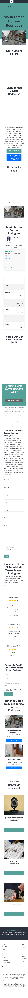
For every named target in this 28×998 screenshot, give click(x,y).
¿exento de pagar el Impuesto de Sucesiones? (14, 862)
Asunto (6, 525)
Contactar (7, 264)
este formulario (14, 582)
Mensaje (6, 533)
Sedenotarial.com (6, 980)
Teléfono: (6, 510)
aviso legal (13, 549)
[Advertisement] (14, 70)
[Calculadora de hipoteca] (14, 892)
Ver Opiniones (14, 740)
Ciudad (6, 502)
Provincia (6, 517)
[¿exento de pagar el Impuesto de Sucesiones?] (14, 849)
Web (6, 260)
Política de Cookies (13, 977)
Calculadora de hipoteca (14, 905)
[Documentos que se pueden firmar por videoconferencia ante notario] (14, 804)
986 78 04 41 (8, 258)
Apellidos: (7, 487)
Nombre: (6, 479)
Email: (6, 495)
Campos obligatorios (9, 547)
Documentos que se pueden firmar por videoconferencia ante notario (14, 819)
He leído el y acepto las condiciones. (13, 550)
